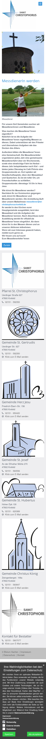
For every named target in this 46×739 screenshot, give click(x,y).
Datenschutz (10, 655)
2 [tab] (19, 73)
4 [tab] (27, 73)
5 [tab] (30, 73)
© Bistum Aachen (10, 651)
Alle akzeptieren (35, 734)
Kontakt (21, 655)
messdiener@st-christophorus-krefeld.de (22, 203)
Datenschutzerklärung (24, 713)
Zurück (6, 245)
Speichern (9, 734)
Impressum (26, 651)
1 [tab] (15, 73)
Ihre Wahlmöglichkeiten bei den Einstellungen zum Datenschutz (23, 668)
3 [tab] (23, 73)
